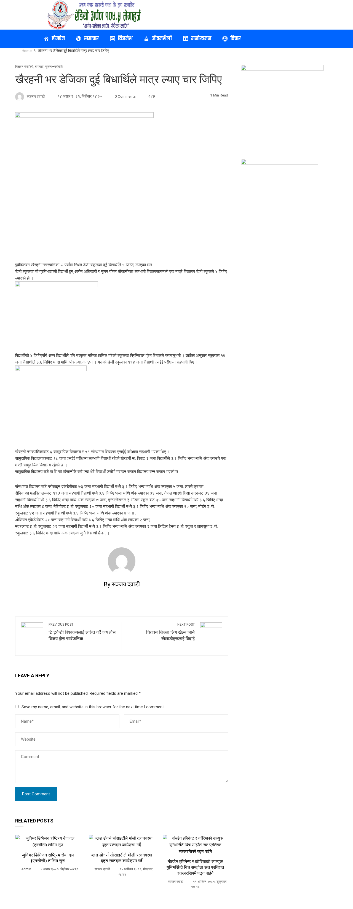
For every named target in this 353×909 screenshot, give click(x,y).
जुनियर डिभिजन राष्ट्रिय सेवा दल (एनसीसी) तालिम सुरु (48, 857)
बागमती (39, 66)
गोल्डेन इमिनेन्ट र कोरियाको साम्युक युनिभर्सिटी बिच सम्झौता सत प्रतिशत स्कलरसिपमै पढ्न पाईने (195, 867)
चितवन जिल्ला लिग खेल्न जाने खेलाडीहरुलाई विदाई (170, 632)
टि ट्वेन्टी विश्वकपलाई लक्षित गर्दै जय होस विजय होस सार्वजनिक (82, 632)
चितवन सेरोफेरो (24, 66)
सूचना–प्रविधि (54, 66)
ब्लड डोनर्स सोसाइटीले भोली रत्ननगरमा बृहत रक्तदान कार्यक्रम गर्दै (121, 857)
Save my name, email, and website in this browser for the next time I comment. (93, 706)
